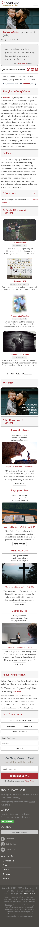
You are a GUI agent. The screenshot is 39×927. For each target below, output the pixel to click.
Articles (6, 869)
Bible (5, 865)
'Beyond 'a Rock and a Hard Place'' (19, 467)
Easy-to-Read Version (21, 899)
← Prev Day (10, 727)
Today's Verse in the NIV (19, 721)
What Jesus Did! (19, 550)
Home (6, 878)
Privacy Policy (29, 781)
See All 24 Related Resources (19, 374)
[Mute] (21, 83)
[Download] (35, 83)
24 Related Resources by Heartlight (15, 211)
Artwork (6, 874)
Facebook (10, 838)
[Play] (3, 83)
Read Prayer (19, 544)
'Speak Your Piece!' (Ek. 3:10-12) (19, 647)
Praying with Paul (19, 490)
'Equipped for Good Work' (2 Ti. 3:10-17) (19, 527)
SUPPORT (6, 809)
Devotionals (8, 860)
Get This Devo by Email (15, 69)
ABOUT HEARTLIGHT (13, 790)
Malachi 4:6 (8, 97)
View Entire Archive (20, 731)
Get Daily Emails (19, 832)
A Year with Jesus (19, 430)
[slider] (10, 84)
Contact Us (10, 849)
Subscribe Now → (19, 776)
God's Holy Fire (19, 610)
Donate (7, 821)
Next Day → (29, 727)
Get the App (11, 844)
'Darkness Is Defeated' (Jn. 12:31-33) (19, 587)
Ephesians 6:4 (21, 63)
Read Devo (19, 484)
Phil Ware (17, 691)
